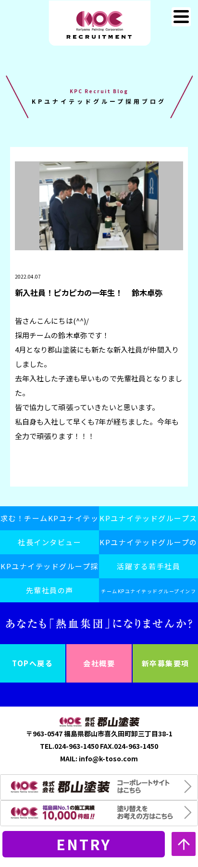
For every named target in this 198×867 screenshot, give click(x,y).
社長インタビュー (49, 542)
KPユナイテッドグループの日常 (148, 545)
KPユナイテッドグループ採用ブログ (49, 569)
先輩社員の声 (50, 590)
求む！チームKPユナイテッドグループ (49, 521)
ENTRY (83, 844)
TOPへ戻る (32, 663)
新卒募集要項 (165, 663)
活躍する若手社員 (148, 566)
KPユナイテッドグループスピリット (148, 521)
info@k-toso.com (108, 758)
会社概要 (99, 663)
